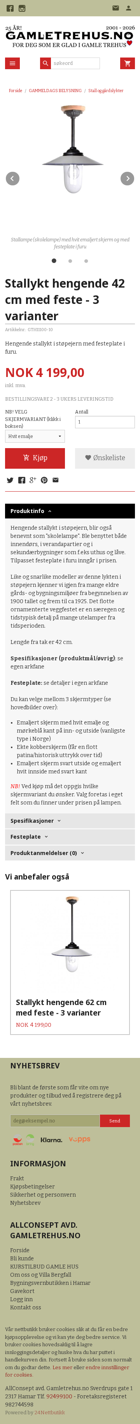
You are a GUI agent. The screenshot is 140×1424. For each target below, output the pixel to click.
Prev (19, 177)
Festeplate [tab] (25, 836)
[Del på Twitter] (10, 481)
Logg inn (21, 1299)
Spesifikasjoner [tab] (32, 820)
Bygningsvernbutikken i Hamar (50, 1283)
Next (134, 177)
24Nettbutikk (50, 1412)
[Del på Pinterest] (44, 481)
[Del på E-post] (56, 481)
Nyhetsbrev (25, 1203)
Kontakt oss (25, 1307)
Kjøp (40, 458)
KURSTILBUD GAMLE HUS (44, 1266)
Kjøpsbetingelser (32, 1186)
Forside (15, 90)
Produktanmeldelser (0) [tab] (43, 853)
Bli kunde (22, 1258)
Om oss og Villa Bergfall (40, 1275)
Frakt (17, 1178)
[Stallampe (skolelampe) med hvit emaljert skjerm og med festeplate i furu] (70, 169)
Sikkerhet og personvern (43, 1195)
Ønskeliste (108, 458)
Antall (81, 412)
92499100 (59, 1396)
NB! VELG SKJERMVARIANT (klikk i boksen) (33, 419)
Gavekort (22, 1291)
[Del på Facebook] (21, 481)
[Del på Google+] (33, 481)
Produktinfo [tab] (27, 511)
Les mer (63, 1367)
